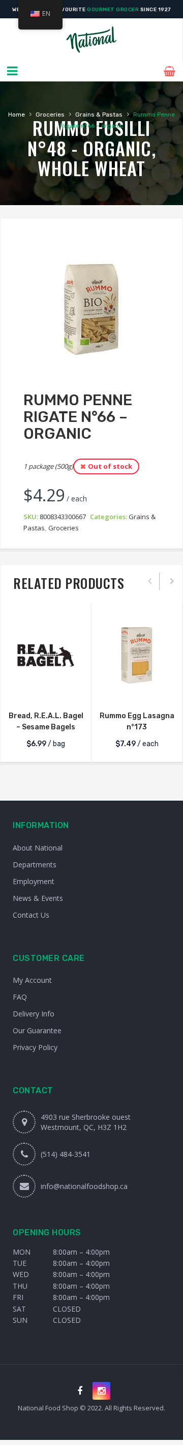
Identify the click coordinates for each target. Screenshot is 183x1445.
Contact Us (31, 915)
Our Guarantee (37, 1030)
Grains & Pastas (99, 114)
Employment (33, 881)
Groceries (50, 114)
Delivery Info (33, 1013)
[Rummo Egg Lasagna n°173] (137, 655)
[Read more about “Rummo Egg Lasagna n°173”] (136, 690)
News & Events (38, 898)
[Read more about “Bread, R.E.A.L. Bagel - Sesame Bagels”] (45, 690)
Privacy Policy (35, 1047)
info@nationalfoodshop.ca (84, 1186)
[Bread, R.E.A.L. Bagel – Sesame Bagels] (46, 655)
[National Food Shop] (91, 39)
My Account (32, 980)
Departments (34, 864)
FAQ (20, 997)
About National (38, 848)
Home (16, 114)
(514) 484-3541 (65, 1154)
